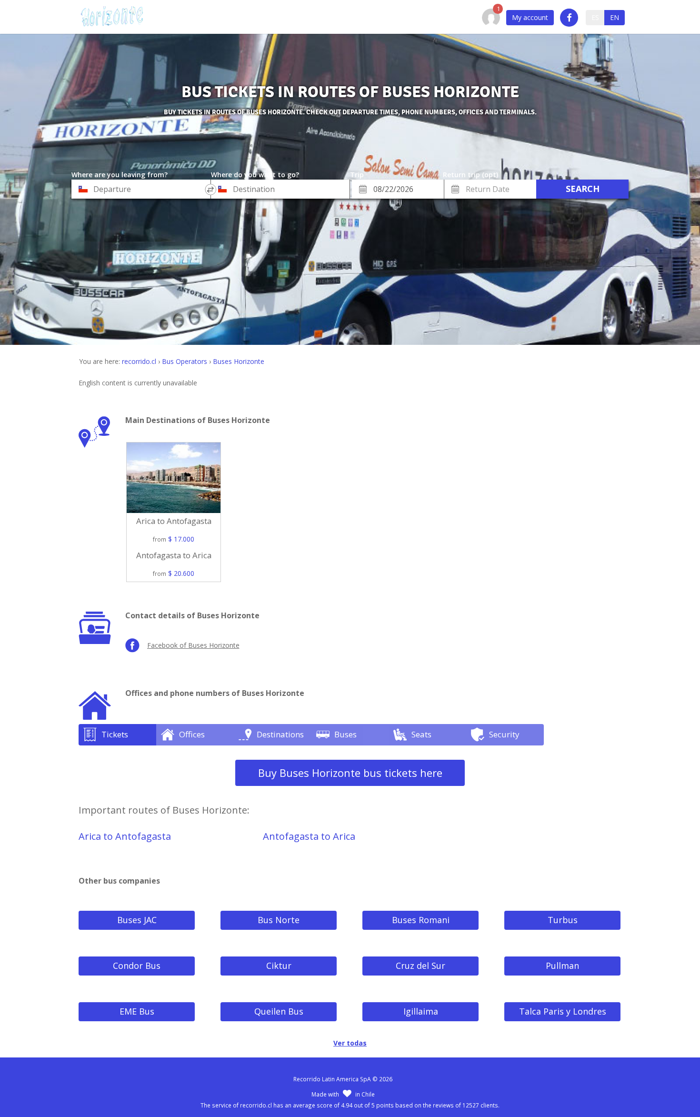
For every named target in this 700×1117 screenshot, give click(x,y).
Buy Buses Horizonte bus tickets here (350, 772)
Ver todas (350, 1042)
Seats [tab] (421, 734)
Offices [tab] (192, 734)
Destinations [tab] (280, 734)
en (614, 17)
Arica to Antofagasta (125, 836)
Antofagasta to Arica (309, 836)
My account (530, 17)
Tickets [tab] (114, 734)
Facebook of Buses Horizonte (193, 645)
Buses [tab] (345, 734)
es (595, 17)
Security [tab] (504, 734)
